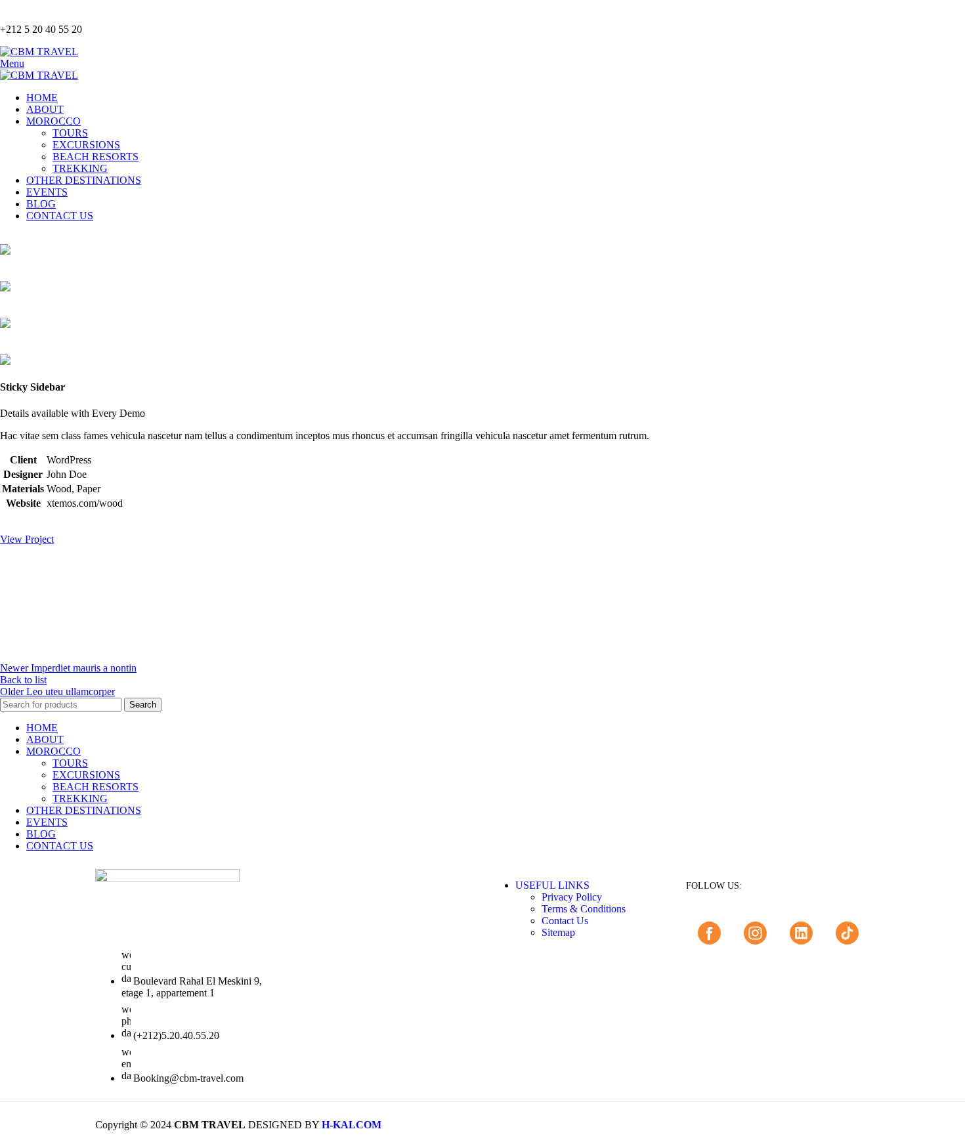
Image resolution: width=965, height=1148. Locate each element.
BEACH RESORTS (96, 156)
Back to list (23, 679)
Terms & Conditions (584, 908)
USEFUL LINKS (552, 885)
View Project (27, 539)
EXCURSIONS (86, 144)
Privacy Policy (572, 897)
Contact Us (565, 920)
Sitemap (558, 932)
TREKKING (80, 168)
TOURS (70, 132)
